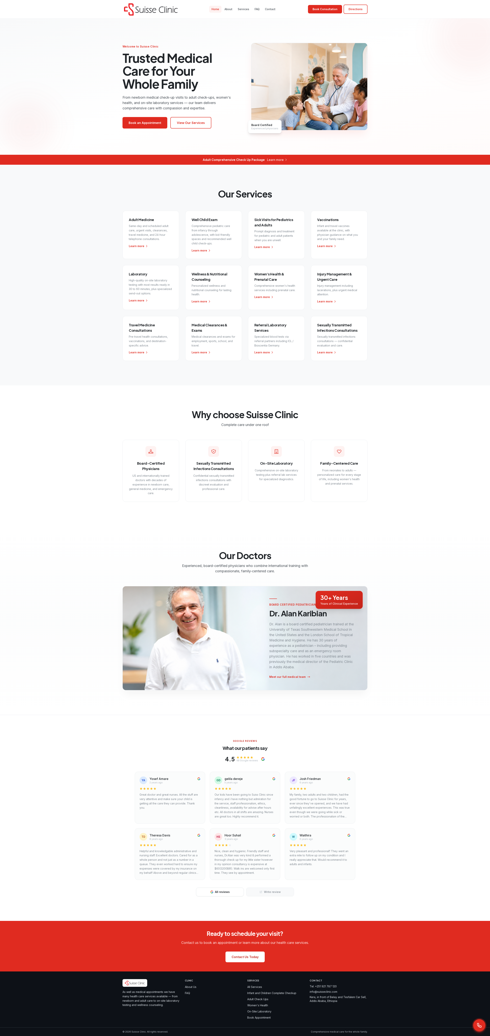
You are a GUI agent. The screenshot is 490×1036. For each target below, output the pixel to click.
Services (243, 9)
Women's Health (257, 1005)
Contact (270, 9)
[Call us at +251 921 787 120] (479, 1025)
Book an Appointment (145, 123)
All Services (254, 986)
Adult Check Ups (257, 999)
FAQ (257, 9)
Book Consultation (325, 9)
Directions (356, 9)
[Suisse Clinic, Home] (150, 9)
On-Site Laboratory (259, 1011)
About (228, 9)
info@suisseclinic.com (323, 991)
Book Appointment (259, 1017)
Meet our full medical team (287, 676)
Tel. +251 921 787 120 (323, 986)
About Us (190, 986)
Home (215, 9)
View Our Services (191, 123)
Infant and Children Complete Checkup (271, 993)
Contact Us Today (245, 957)
